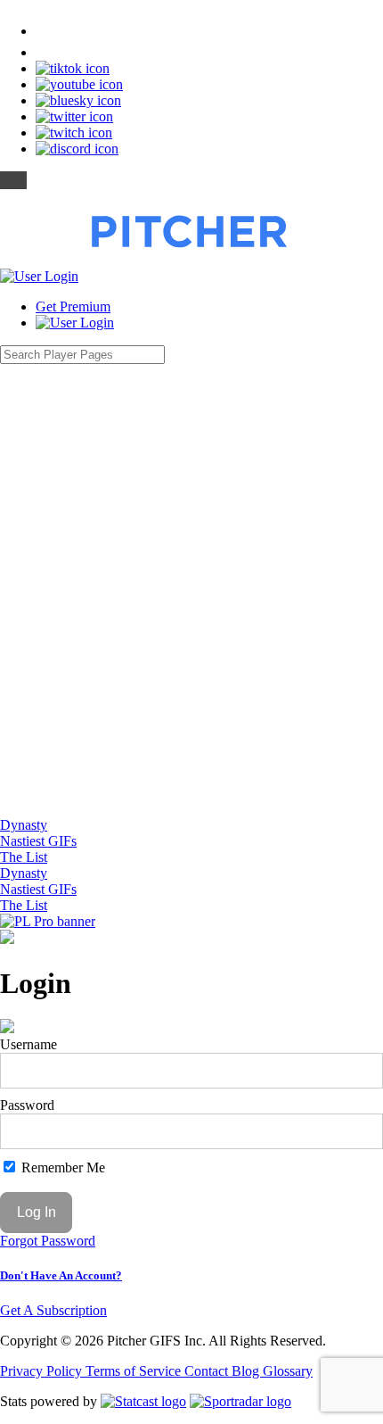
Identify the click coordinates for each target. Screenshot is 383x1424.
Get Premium (73, 306)
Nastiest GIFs (38, 841)
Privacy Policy (43, 1370)
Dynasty (23, 824)
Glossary (288, 1370)
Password (27, 1105)
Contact (208, 1370)
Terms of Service (135, 1370)
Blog (247, 1370)
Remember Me (61, 1167)
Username (28, 1044)
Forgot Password (47, 1240)
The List (23, 857)
